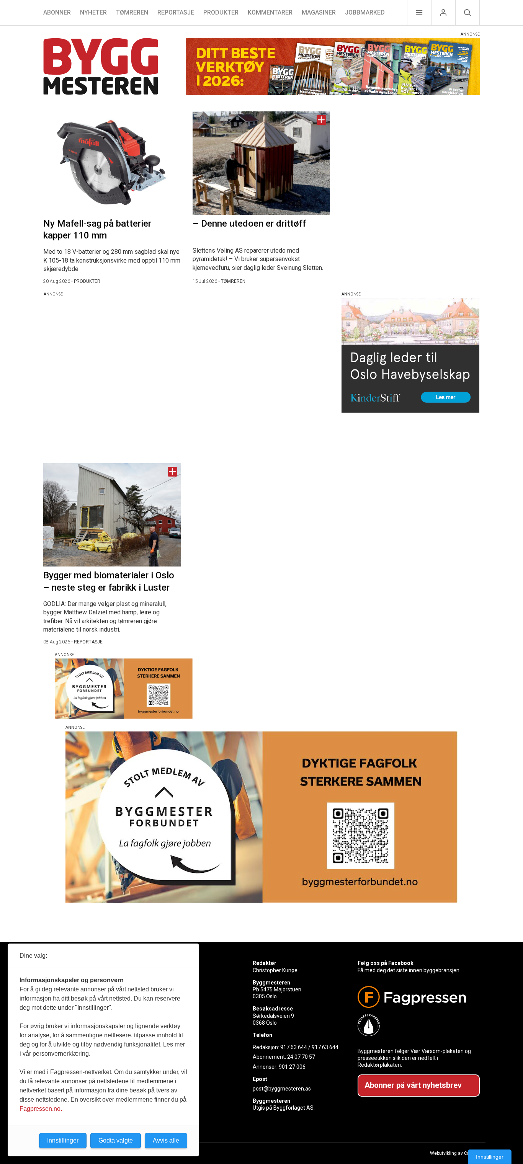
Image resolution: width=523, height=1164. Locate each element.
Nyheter (93, 12)
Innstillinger (489, 1157)
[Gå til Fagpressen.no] (416, 997)
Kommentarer (270, 12)
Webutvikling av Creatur (455, 1153)
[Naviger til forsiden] (100, 67)
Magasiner (319, 12)
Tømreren (132, 12)
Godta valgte (115, 1140)
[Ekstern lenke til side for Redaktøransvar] (416, 1025)
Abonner (57, 12)
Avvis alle (166, 1140)
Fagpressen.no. (41, 1108)
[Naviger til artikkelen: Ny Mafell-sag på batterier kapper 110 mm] (112, 163)
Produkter (221, 12)
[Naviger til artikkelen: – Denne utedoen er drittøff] (261, 163)
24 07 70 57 (301, 1057)
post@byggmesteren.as (282, 1089)
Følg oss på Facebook (385, 963)
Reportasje (175, 12)
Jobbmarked (365, 12)
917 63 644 (293, 1047)
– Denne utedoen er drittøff (249, 223)
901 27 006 (292, 1067)
